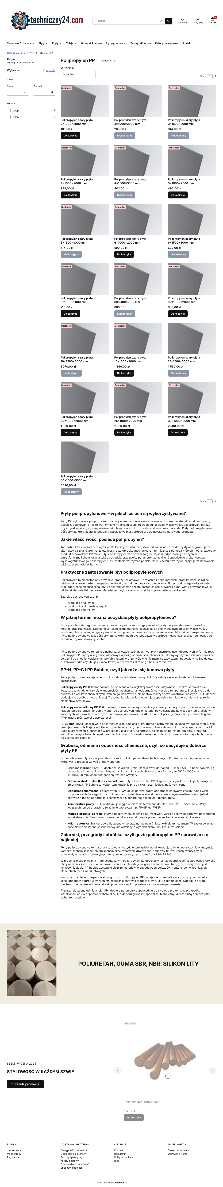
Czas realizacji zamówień (75, 1164)
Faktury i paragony (71, 1157)
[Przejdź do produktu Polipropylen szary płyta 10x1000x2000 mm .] (192, 279)
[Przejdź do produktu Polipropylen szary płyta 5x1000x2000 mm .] (192, 160)
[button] (168, 21)
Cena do (38, 86)
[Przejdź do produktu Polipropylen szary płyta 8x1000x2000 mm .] (85, 279)
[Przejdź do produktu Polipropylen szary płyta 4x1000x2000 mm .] (85, 160)
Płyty (31, 53)
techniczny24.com (16, 53)
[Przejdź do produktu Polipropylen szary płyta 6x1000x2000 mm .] (138, 219)
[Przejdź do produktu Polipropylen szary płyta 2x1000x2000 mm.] (85, 100)
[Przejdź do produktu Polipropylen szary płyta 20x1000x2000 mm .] (85, 398)
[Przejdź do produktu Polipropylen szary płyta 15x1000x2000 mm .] (138, 338)
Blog (116, 1160)
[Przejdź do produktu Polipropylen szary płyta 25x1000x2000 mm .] (138, 398)
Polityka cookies (123, 1157)
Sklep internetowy (110, 1182)
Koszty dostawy (70, 1160)
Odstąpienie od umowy (74, 1153)
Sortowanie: (67, 67)
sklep (16, 110)
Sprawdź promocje (25, 1084)
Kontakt (118, 1150)
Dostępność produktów (74, 1150)
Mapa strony (14, 1153)
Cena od (12, 86)
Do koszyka (70, 135)
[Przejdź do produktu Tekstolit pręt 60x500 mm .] (165, 1060)
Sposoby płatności (71, 1167)
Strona (203, 76)
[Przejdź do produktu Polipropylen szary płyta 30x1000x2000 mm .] (192, 398)
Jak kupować (14, 1150)
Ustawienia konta (177, 1153)
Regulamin (13, 1157)
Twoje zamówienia (178, 1150)
